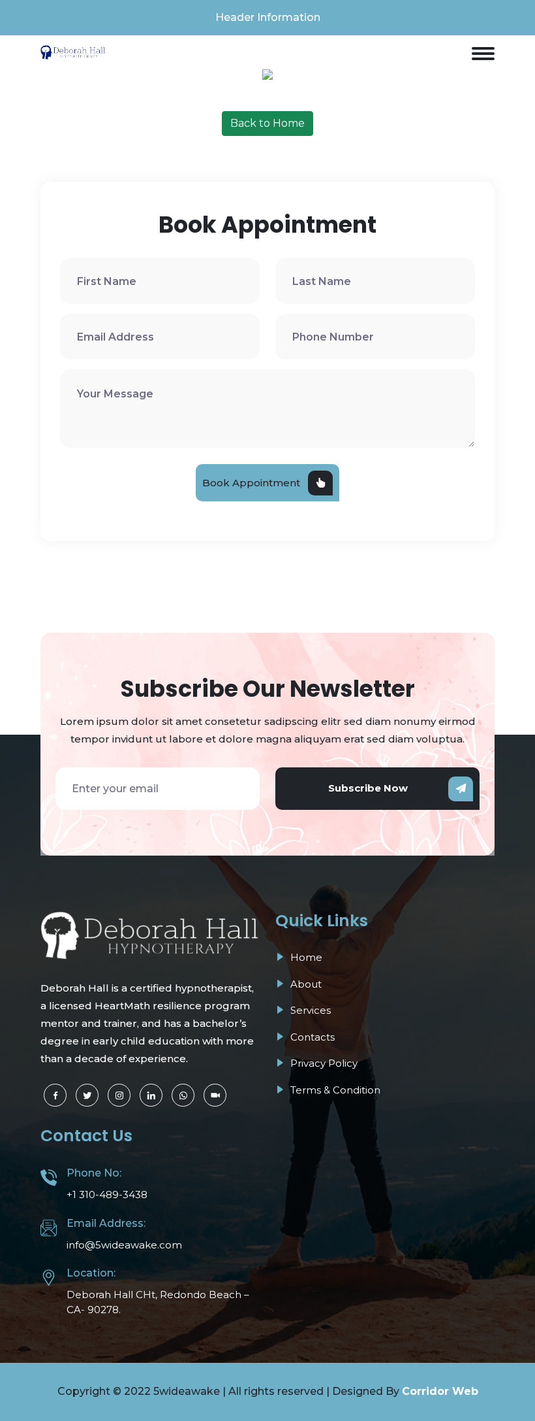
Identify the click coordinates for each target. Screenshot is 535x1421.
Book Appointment (251, 482)
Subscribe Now (368, 788)
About (305, 984)
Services (309, 1010)
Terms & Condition (334, 1090)
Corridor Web (440, 1391)
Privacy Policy (323, 1063)
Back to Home (267, 123)
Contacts (311, 1037)
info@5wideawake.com (124, 1245)
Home (305, 957)
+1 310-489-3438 (107, 1194)
